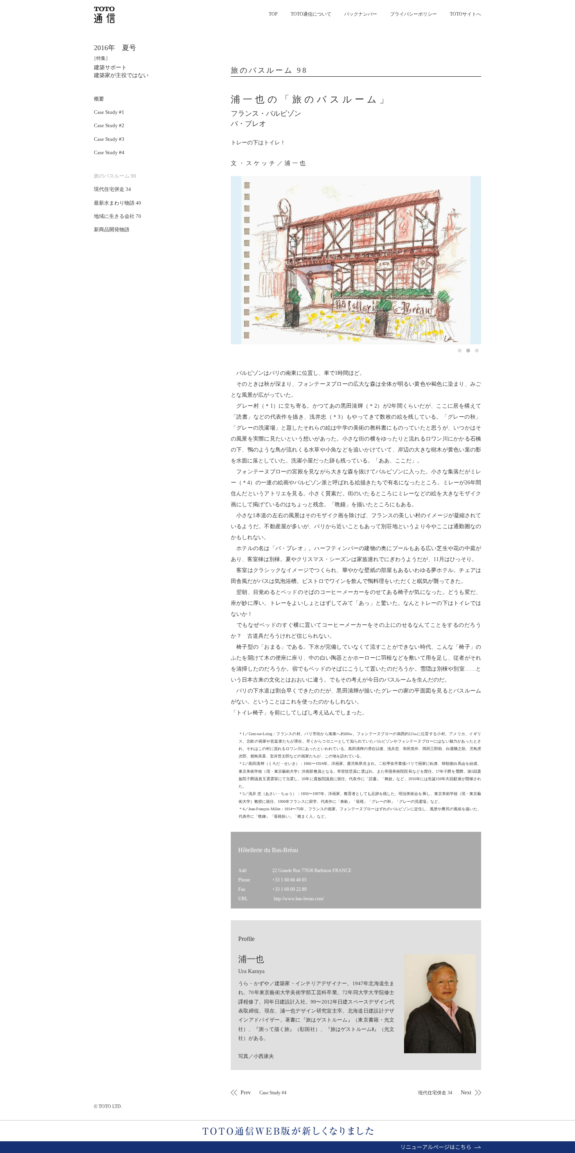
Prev (263, 1092)
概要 (99, 99)
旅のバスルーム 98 (115, 176)
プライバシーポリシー (413, 14)
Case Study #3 (109, 139)
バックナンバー (360, 14)
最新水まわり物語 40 (117, 203)
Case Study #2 (109, 125)
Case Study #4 (109, 152)
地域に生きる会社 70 (117, 216)
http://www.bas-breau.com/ (299, 898)
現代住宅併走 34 (112, 189)
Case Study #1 (109, 112)
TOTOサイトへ (465, 14)
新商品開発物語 (111, 229)
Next (444, 1092)
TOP (273, 14)
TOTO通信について (311, 14)
